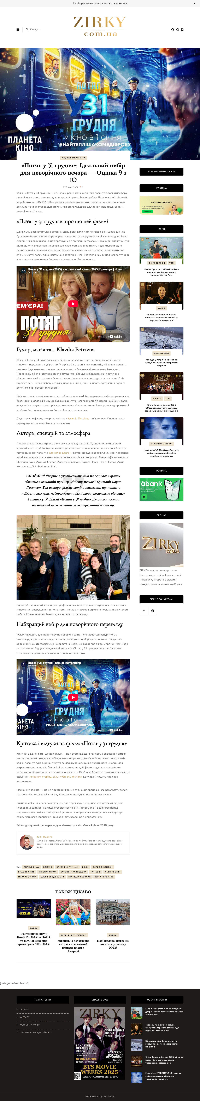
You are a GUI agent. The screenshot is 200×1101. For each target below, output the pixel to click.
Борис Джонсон (102, 867)
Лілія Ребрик (112, 872)
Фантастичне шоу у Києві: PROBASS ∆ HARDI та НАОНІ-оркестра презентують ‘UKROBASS (34, 939)
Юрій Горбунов (104, 877)
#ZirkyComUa (31, 867)
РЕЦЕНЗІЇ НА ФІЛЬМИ (73, 158)
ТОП (171, 263)
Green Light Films (67, 867)
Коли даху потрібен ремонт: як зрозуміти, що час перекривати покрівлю (161, 362)
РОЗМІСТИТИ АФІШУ (29, 1024)
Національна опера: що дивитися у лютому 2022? (113, 944)
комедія (96, 872)
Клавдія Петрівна (78, 418)
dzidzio (47, 867)
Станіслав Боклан (60, 453)
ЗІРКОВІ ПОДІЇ (157, 263)
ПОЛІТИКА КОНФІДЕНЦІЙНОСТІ (35, 1032)
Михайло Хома (27, 877)
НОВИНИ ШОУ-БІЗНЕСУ (73, 935)
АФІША (34, 928)
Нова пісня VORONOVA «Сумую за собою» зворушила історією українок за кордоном (161, 453)
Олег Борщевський (52, 877)
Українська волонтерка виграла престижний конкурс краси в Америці (73, 946)
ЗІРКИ (93, 1096)
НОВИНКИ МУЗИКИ (161, 444)
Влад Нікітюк (26, 872)
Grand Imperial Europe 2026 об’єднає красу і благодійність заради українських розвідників (161, 407)
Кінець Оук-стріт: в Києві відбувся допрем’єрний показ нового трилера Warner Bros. (161, 272)
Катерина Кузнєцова (73, 872)
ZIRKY (85, 867)
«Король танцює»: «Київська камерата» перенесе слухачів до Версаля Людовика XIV (161, 317)
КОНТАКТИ (24, 1017)
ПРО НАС (23, 1009)
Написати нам (119, 3)
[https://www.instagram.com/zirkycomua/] (144, 611)
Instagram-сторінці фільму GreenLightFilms (55, 776)
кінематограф (47, 872)
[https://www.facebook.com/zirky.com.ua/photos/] (153, 611)
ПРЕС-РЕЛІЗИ (161, 353)
